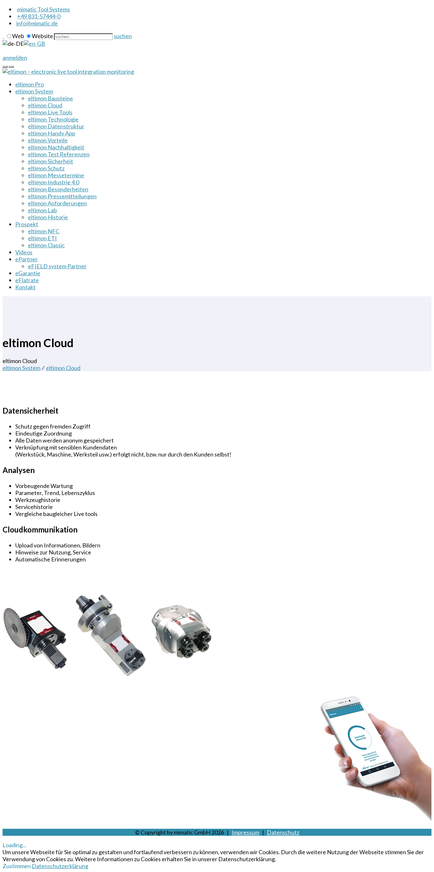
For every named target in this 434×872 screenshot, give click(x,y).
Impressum (245, 832)
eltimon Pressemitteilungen (62, 196)
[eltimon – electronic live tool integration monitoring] (68, 71)
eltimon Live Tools (50, 112)
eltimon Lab (42, 210)
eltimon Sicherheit (50, 161)
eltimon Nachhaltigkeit (56, 147)
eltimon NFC (43, 231)
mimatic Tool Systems (43, 9)
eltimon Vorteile (48, 140)
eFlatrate (27, 280)
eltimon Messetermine (56, 175)
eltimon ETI (42, 238)
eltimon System (34, 91)
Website (42, 35)
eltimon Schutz (46, 168)
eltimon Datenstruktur (56, 126)
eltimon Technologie (53, 119)
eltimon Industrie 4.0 (53, 182)
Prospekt (26, 224)
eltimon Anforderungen (57, 203)
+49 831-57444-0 (38, 16)
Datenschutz (283, 832)
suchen (123, 35)
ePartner (26, 259)
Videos (23, 252)
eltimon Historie (48, 217)
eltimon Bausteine (50, 98)
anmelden (15, 57)
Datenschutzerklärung (60, 865)
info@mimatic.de (37, 23)
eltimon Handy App (51, 133)
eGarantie (27, 273)
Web (18, 35)
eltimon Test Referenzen (59, 154)
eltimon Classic (46, 245)
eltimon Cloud (45, 105)
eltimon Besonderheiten (58, 189)
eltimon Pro (29, 84)
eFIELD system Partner (57, 266)
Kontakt (25, 287)
